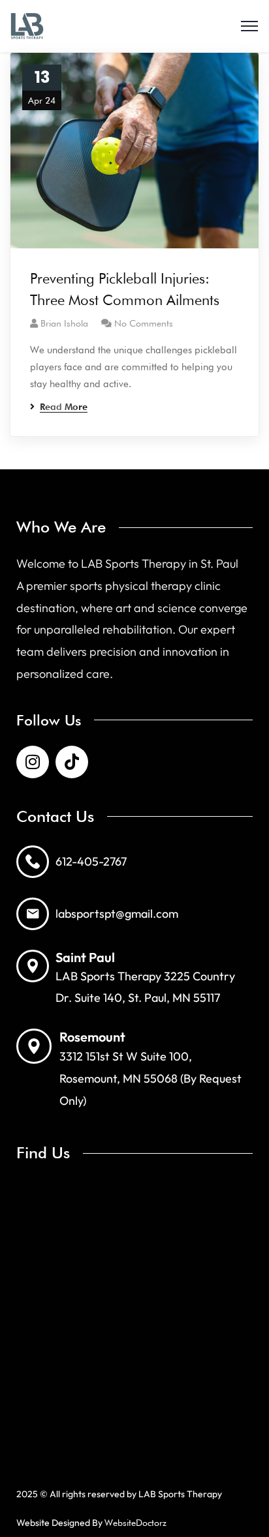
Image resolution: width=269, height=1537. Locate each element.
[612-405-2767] (32, 861)
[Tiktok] (71, 762)
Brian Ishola (64, 323)
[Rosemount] (34, 1046)
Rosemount (92, 1037)
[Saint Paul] (32, 966)
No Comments (143, 323)
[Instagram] (32, 762)
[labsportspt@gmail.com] (32, 914)
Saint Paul (85, 957)
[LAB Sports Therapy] (27, 26)
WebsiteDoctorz (135, 1522)
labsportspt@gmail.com (116, 913)
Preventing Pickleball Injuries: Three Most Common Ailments (124, 289)
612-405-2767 (91, 861)
